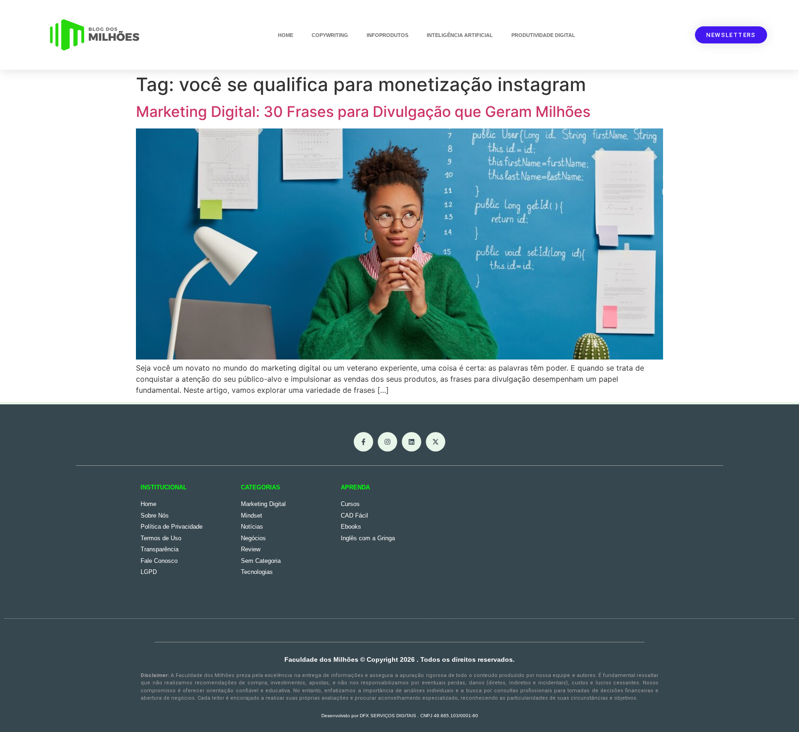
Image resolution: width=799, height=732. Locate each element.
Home (285, 35)
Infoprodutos (387, 35)
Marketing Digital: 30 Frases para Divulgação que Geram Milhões (363, 112)
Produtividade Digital (543, 35)
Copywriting (330, 35)
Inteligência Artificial (460, 35)
